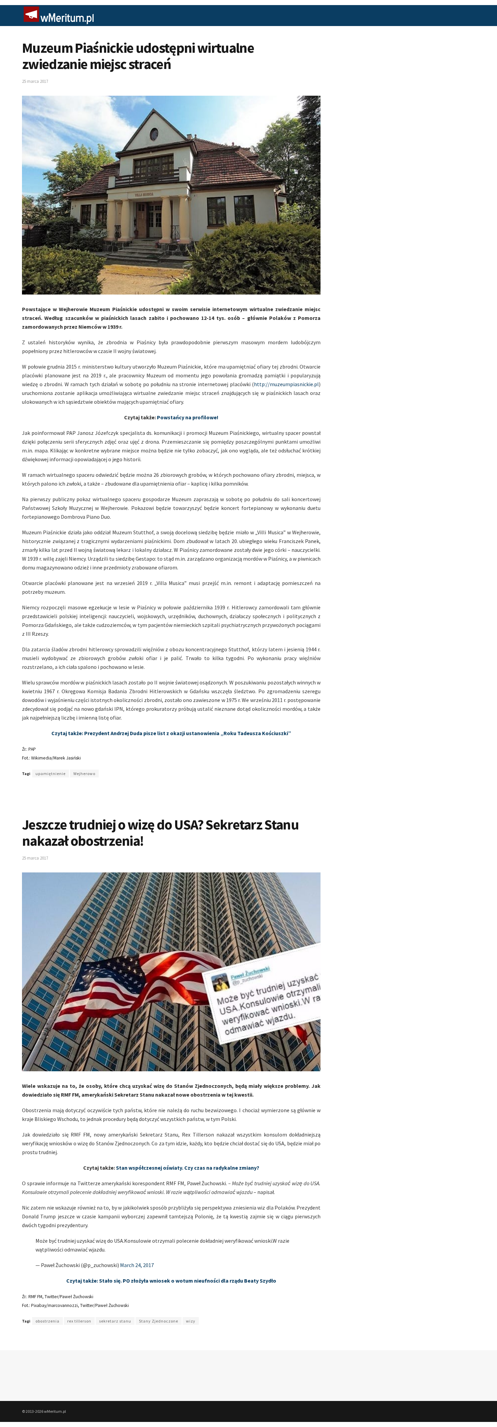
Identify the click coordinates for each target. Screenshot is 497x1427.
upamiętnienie (51, 773)
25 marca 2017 (35, 81)
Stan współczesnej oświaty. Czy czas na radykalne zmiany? (187, 1167)
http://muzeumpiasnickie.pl (286, 384)
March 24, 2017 (137, 1265)
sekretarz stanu (115, 1321)
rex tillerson (79, 1321)
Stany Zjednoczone (158, 1321)
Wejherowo (84, 773)
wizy (190, 1321)
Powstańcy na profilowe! (187, 417)
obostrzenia (48, 1321)
